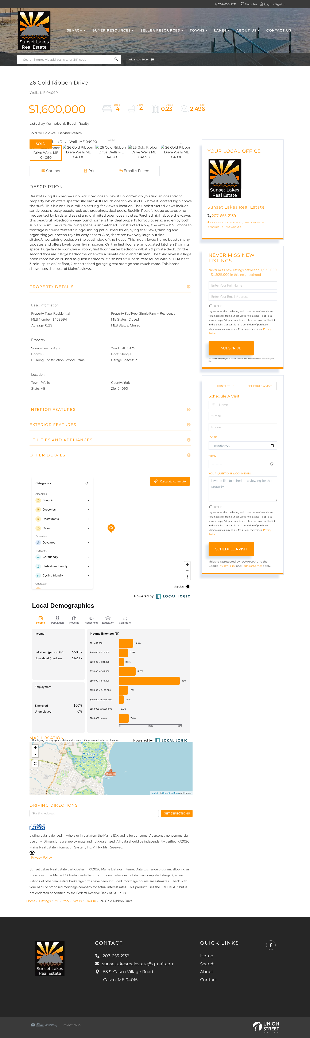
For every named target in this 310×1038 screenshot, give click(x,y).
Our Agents (233, 227)
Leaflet (154, 793)
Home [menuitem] (206, 955)
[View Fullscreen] (35, 763)
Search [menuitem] (75, 30)
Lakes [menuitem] (220, 30)
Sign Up (280, 4)
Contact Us (215, 227)
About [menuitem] (206, 971)
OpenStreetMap (170, 793)
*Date (213, 437)
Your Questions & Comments (230, 473)
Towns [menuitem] (197, 30)
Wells (77, 901)
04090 (91, 901)
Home (30, 901)
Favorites (250, 4)
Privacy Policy (41, 857)
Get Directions (177, 813)
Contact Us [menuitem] (278, 30)
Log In (268, 4)
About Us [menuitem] (246, 30)
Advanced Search (139, 59)
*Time (212, 455)
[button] (116, 59)
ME (57, 901)
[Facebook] (270, 945)
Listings (45, 901)
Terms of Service (252, 566)
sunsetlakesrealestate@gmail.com (138, 963)
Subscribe (231, 348)
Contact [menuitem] (208, 979)
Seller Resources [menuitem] (160, 30)
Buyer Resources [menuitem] (111, 30)
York (66, 901)
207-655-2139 (227, 4)
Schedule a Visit (260, 386)
